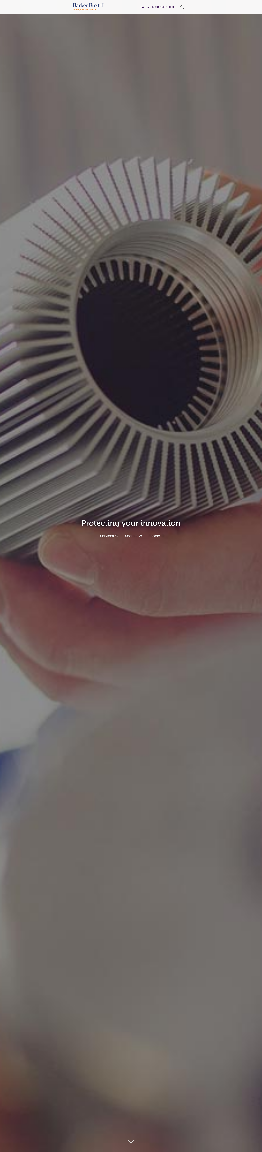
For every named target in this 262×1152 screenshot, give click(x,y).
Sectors (131, 536)
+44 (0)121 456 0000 (162, 7)
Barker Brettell (89, 7)
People (154, 536)
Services (107, 536)
